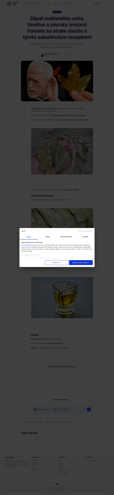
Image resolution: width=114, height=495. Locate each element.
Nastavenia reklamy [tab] (66, 236)
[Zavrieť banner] (85, 231)
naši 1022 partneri (30, 245)
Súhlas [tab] (29, 237)
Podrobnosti (55, 262)
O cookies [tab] (85, 236)
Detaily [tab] (48, 236)
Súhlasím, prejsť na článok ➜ (81, 262)
